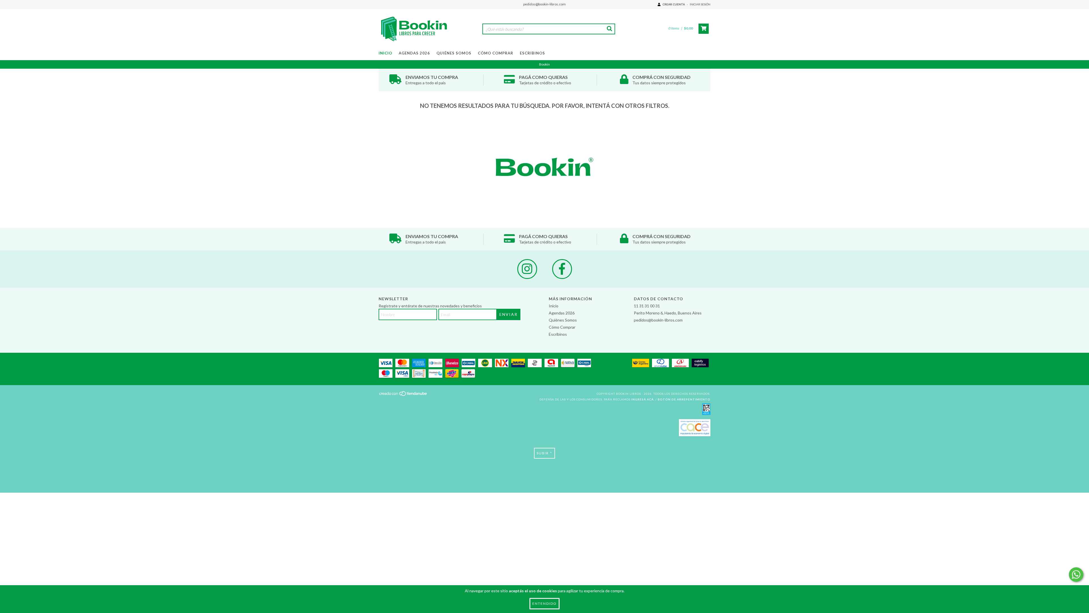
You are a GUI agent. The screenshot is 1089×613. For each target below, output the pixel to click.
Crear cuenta (673, 4)
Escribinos (532, 53)
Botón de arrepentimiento (684, 399)
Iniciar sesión (700, 4)
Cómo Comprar (495, 53)
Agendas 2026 (414, 53)
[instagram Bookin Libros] (527, 269)
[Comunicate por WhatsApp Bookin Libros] (1076, 574)
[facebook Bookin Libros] (562, 269)
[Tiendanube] (403, 395)
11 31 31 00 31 (647, 305)
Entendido (544, 603)
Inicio (385, 53)
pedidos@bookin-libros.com (544, 4)
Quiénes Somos (453, 53)
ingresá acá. (643, 399)
